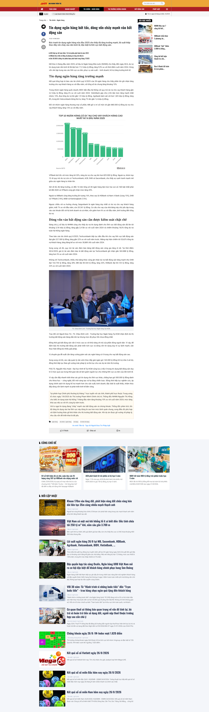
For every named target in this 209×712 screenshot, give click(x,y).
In (119, 431)
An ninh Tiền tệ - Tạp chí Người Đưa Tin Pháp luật (91, 425)
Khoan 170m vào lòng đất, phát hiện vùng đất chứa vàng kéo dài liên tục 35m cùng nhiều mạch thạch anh (99, 503)
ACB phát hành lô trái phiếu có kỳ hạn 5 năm (103, 476)
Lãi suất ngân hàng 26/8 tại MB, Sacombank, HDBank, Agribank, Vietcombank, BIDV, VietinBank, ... (96, 543)
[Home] (43, 26)
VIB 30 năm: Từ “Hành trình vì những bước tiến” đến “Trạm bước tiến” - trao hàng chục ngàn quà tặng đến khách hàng (99, 588)
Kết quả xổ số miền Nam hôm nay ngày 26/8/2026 (94, 692)
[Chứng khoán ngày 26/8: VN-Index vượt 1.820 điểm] (52, 640)
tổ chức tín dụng (84, 422)
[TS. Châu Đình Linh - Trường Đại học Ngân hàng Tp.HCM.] (91, 298)
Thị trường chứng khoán (117, 9)
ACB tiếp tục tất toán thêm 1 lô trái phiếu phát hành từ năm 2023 (69, 53)
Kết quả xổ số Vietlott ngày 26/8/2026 (88, 653)
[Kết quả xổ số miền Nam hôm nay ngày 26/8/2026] (52, 698)
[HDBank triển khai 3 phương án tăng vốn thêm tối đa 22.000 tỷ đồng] (145, 39)
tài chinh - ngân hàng (65, 422)
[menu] (167, 9)
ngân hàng (55, 422)
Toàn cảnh (52, 9)
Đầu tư (69, 509)
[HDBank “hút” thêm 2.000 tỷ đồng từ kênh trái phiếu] (145, 49)
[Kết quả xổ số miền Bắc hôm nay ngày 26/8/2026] (52, 679)
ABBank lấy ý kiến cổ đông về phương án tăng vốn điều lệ (66, 56)
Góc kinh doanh (72, 621)
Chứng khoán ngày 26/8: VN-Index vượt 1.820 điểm (94, 633)
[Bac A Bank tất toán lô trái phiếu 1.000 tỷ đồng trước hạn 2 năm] (145, 69)
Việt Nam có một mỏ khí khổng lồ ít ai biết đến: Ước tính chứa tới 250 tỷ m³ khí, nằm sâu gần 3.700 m (100, 523)
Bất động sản (139, 9)
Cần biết (69, 657)
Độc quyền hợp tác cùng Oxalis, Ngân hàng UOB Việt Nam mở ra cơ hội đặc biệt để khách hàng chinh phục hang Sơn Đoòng (100, 566)
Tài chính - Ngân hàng (46, 470)
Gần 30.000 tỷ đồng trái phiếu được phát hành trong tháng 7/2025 (69, 58)
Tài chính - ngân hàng (91, 9)
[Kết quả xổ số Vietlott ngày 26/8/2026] (52, 659)
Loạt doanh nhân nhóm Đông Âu (58, 14)
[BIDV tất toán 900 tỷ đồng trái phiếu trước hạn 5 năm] (148, 459)
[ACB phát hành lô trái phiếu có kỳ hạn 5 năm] (104, 459)
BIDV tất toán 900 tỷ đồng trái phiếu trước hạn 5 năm (148, 477)
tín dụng (76, 422)
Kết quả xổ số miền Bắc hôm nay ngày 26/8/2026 (94, 672)
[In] (43, 47)
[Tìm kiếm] (162, 3)
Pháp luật (156, 9)
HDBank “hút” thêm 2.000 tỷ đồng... (161, 47)
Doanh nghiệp (70, 9)
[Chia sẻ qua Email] (43, 40)
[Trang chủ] (42, 9)
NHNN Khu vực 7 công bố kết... (160, 27)
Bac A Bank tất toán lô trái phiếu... (161, 67)
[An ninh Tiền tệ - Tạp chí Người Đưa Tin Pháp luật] (50, 3)
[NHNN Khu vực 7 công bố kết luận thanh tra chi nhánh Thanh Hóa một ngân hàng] (145, 28)
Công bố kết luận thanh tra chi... (160, 57)
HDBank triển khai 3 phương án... (161, 37)
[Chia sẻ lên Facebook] (43, 34)
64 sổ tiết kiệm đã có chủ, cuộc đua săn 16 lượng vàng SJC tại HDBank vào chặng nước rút (59, 477)
